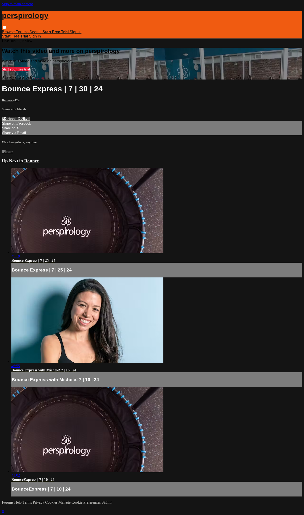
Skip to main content (17, 4)
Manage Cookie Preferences (80, 502)
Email (25, 119)
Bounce (7, 100)
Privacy (39, 502)
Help (18, 502)
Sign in (75, 32)
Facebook (10, 119)
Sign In (35, 36)
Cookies (51, 502)
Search (36, 32)
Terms (28, 502)
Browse (9, 32)
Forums (22, 32)
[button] (4, 27)
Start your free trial (16, 69)
